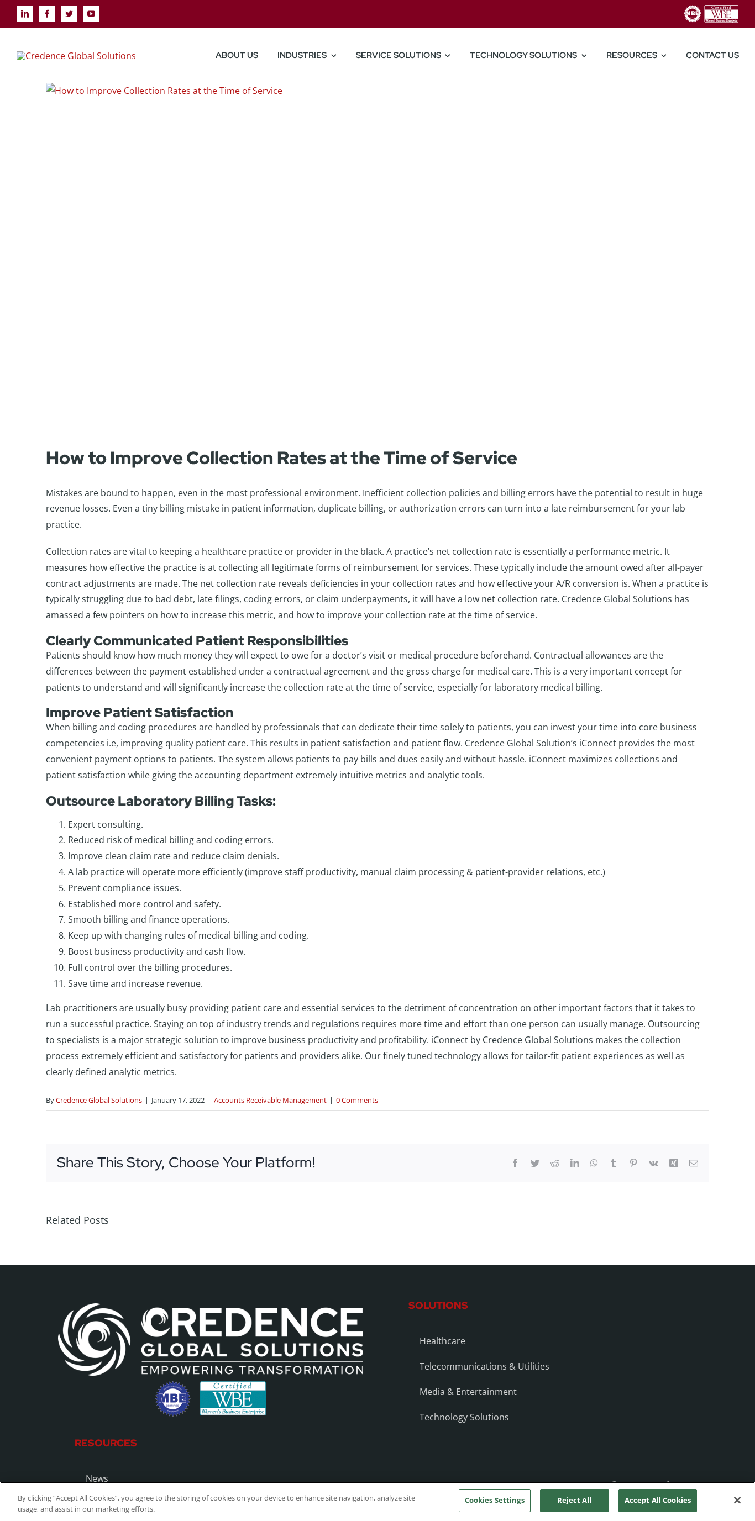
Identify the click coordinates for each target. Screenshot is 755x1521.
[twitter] (69, 14)
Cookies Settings (495, 1500)
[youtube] (91, 14)
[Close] (737, 1500)
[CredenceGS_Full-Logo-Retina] (76, 56)
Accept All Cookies (658, 1500)
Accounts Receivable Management (270, 1100)
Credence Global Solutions (99, 1100)
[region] (377, 1501)
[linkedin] (25, 14)
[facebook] (47, 14)
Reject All (574, 1500)
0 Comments (357, 1100)
